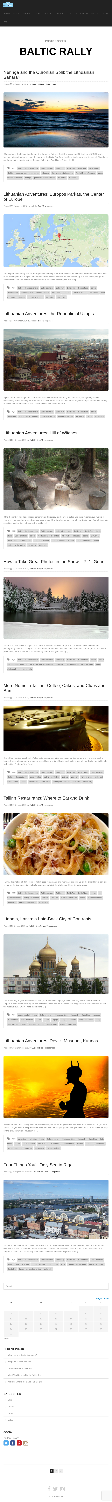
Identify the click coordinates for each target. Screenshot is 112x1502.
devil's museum (29, 1144)
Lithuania (45, 173)
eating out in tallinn (51, 777)
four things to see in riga (41, 1264)
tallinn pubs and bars (61, 782)
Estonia (65, 777)
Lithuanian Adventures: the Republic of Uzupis (49, 313)
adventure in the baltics (27, 1139)
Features (27, 13)
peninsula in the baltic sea (44, 178)
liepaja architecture (68, 1020)
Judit (32, 206)
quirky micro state (48, 416)
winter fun (28, 1148)
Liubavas (66, 293)
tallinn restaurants (95, 898)
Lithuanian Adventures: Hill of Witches (40, 432)
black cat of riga (22, 1264)
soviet (62, 1024)
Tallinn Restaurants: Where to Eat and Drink (46, 798)
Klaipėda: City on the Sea (19, 1361)
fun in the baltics (68, 1144)
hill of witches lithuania (71, 536)
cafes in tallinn (35, 777)
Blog (105, 13)
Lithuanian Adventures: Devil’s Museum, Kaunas (51, 1040)
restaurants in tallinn (69, 898)
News (41, 84)
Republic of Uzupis (65, 416)
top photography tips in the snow (80, 664)
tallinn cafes (45, 782)
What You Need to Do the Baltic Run (24, 1375)
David (34, 84)
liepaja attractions (86, 1020)
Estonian (74, 777)
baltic (20, 168)
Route (16, 13)
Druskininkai (13, 293)
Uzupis (89, 416)
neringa (28, 178)
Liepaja (55, 1020)
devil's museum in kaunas (48, 1144)
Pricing (84, 13)
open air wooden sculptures (63, 541)
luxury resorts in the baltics (62, 173)
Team (38, 13)
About (7, 13)
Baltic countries (47, 168)
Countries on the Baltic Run (20, 1368)
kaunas (80, 1144)
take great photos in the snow (42, 664)
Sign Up (47, 13)
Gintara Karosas (42, 293)
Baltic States (94, 168)
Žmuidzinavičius (53, 1148)
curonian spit (21, 173)
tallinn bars (33, 782)
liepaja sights (52, 1024)
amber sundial (24, 1015)
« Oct (6, 1338)
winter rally (73, 178)
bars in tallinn (21, 777)
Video (10, 1420)
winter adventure (15, 1148)
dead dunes (34, 173)
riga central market (96, 1264)
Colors (11, 1406)
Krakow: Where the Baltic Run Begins (25, 1382)
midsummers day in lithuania (19, 541)
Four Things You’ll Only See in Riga (38, 1164)
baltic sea (82, 168)
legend (85, 536)
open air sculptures (35, 297)
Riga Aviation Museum (77, 1264)
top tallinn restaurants (27, 902)
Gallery (95, 13)
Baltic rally (60, 168)
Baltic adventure (31, 168)
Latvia (46, 1020)
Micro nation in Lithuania (28, 416)
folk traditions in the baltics (48, 536)
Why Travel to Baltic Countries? (22, 1355)
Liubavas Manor (79, 293)
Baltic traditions (21, 536)
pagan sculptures (84, 541)
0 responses (51, 84)
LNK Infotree (93, 293)
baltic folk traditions (63, 531)
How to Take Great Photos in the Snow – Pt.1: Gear (53, 561)
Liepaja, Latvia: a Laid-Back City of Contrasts (47, 918)
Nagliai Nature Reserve (85, 173)
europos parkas (27, 293)
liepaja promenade (36, 1024)
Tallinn (23, 782)
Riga (63, 1264)
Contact (59, 13)
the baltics (62, 178)
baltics (10, 173)
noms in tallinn (86, 777)
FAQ (5, 22)
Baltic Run (71, 168)
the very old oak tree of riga (30, 1269)
